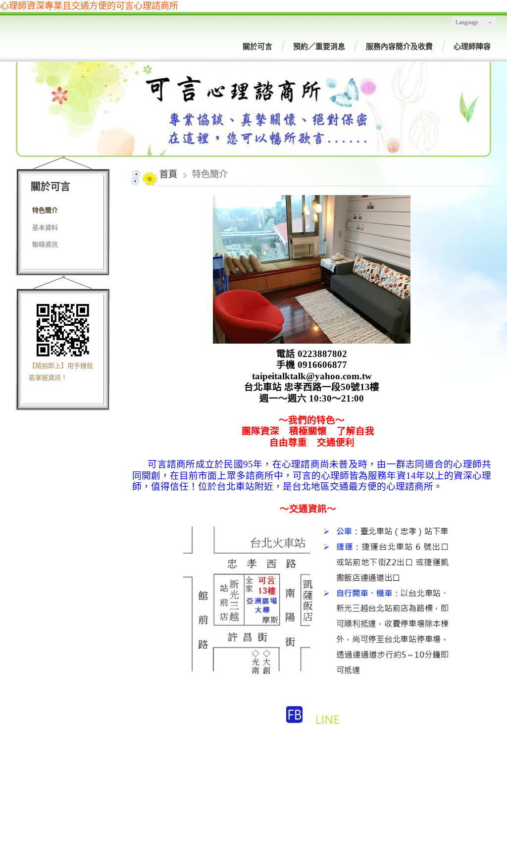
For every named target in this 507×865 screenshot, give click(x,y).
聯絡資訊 (45, 244)
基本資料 (45, 227)
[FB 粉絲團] (294, 728)
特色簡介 (45, 210)
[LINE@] (327, 728)
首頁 (168, 174)
